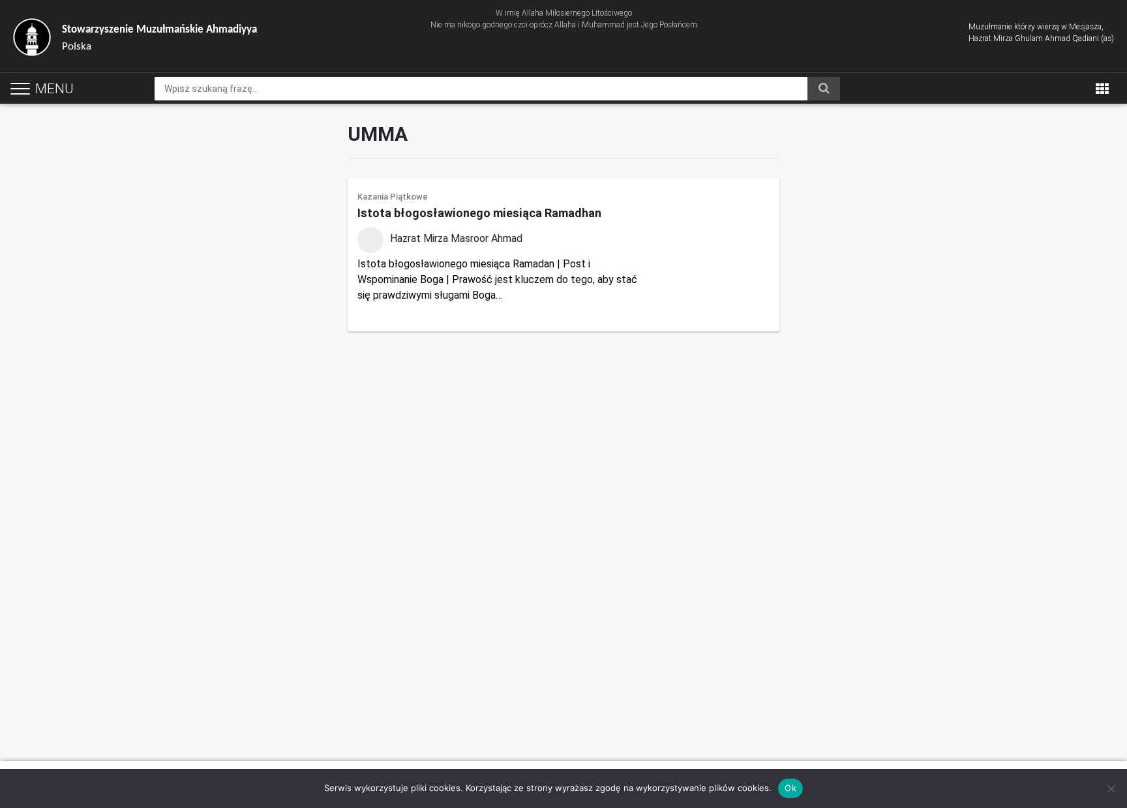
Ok (790, 788)
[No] (1110, 788)
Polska (159, 38)
